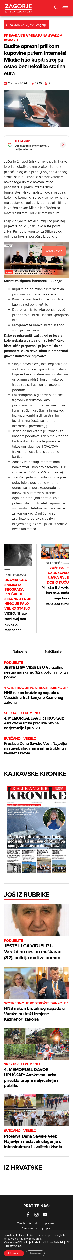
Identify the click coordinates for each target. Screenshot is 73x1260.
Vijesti (30, 25)
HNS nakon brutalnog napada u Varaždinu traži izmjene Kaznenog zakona (36, 695)
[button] (64, 8)
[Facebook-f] (28, 1214)
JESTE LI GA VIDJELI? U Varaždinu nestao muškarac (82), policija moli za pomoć (36, 670)
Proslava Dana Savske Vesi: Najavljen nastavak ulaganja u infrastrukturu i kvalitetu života (36, 746)
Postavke (35, 1253)
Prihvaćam (14, 1253)
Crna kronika (15, 25)
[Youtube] (45, 1214)
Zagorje (41, 25)
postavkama (13, 1246)
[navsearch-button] (56, 8)
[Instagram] (36, 1214)
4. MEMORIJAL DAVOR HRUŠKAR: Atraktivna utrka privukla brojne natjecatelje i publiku (34, 720)
